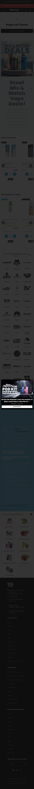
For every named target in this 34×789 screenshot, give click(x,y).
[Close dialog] (32, 381)
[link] (17, 389)
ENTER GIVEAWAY (17, 406)
